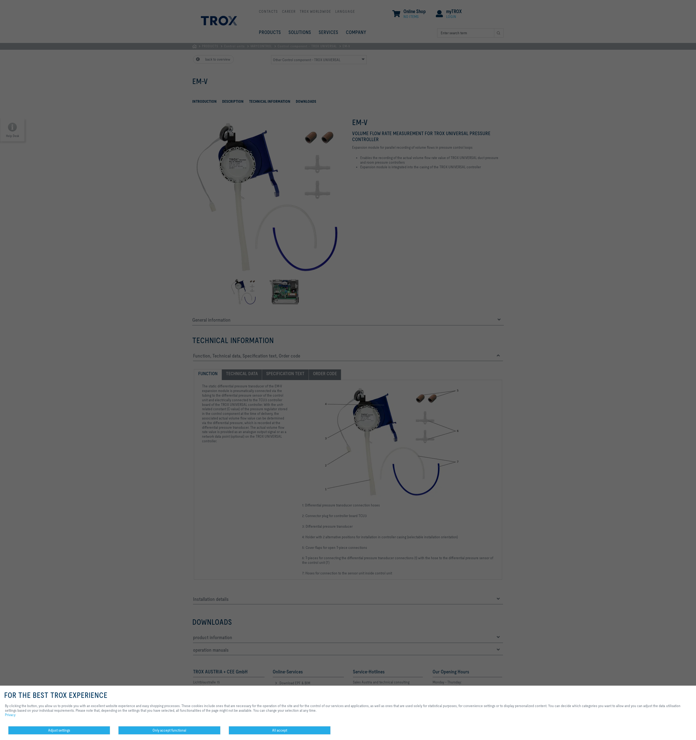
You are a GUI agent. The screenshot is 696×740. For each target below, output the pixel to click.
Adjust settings (59, 730)
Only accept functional (169, 730)
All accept (279, 730)
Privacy (10, 715)
